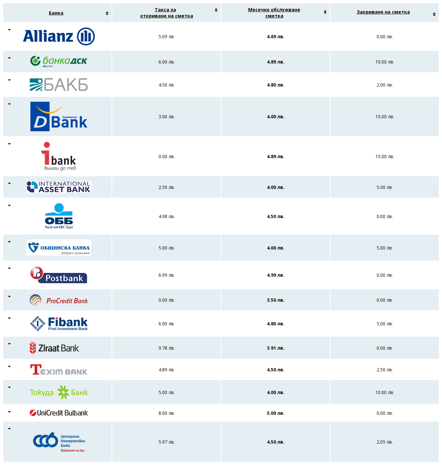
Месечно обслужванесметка (274, 12)
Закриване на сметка (383, 12)
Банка (56, 13)
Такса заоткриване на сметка (166, 12)
